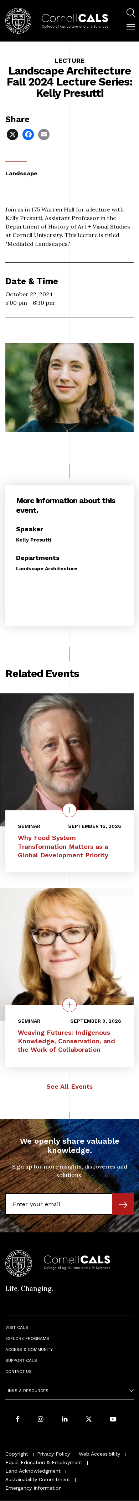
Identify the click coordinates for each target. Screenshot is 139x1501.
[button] (131, 27)
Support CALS (21, 1360)
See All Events (69, 1086)
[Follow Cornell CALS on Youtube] (113, 1419)
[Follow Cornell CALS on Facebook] (18, 1419)
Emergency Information (33, 1488)
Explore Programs (27, 1338)
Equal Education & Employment (43, 1462)
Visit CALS (16, 1327)
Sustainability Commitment (37, 1479)
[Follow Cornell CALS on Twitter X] (89, 1419)
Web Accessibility (99, 1454)
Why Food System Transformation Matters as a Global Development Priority (63, 846)
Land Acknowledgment (33, 1471)
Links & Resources (26, 1390)
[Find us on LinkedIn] (65, 1419)
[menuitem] (131, 14)
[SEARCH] (131, 13)
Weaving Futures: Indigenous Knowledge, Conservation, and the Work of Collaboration (66, 1041)
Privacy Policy (53, 1454)
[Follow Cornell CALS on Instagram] (40, 1419)
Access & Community (29, 1349)
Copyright (16, 1454)
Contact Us (18, 1371)
